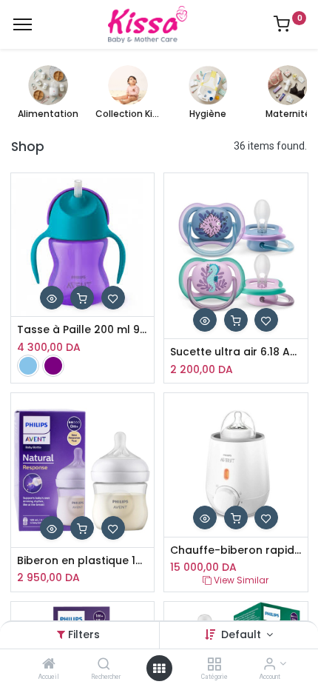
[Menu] (22, 24)
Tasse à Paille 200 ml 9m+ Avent (83, 330)
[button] (52, 297)
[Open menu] (159, 668)
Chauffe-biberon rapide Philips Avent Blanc (236, 550)
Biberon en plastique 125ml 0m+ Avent (83, 561)
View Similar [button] (240, 580)
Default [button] (242, 634)
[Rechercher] (104, 665)
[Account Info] (270, 665)
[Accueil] (48, 665)
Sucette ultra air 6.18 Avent (236, 352)
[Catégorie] (214, 665)
